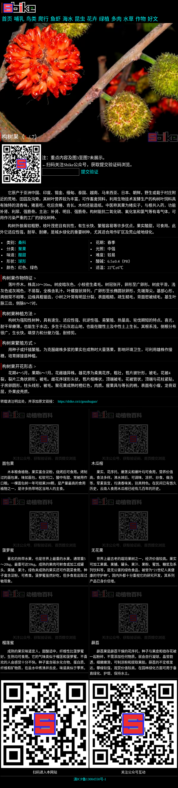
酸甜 (22, 255)
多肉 (116, 19)
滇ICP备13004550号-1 (90, 779)
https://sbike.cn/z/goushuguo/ (77, 401)
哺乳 (19, 19)
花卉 (92, 19)
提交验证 (89, 172)
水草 (128, 19)
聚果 (22, 249)
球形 (22, 261)
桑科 (22, 242)
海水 (68, 19)
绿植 (104, 19)
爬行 (43, 19)
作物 (140, 19)
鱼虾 (55, 19)
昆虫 (80, 19)
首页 (7, 19)
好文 (153, 19)
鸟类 (31, 19)
